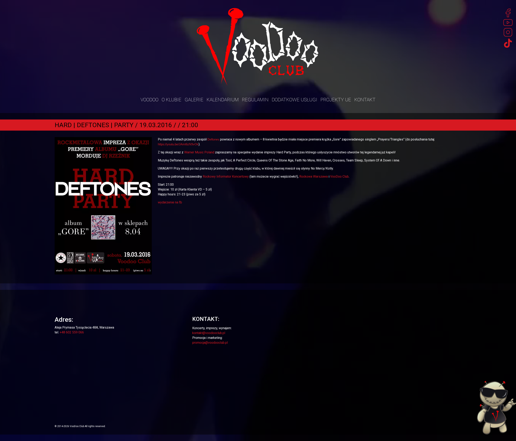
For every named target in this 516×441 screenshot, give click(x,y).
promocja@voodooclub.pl (210, 343)
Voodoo (149, 100)
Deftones (213, 139)
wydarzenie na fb (170, 202)
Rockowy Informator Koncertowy (226, 176)
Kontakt (365, 100)
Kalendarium (223, 100)
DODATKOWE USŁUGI (294, 100)
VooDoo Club (339, 176)
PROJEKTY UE (335, 100)
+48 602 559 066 (72, 332)
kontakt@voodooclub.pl (208, 333)
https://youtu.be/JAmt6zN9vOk (178, 144)
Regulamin (255, 100)
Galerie (194, 100)
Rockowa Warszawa (313, 176)
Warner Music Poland (199, 152)
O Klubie (171, 100)
